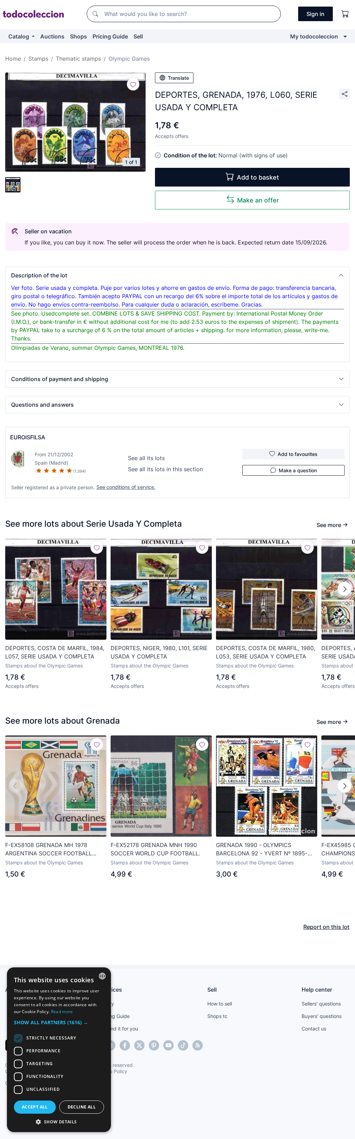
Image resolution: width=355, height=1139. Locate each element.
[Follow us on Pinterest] (154, 1045)
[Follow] (133, 84)
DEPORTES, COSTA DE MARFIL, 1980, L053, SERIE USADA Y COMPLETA (265, 652)
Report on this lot (326, 926)
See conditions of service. (125, 487)
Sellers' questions (321, 1004)
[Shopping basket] (345, 13)
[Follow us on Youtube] (168, 1045)
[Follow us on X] (139, 1045)
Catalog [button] (19, 36)
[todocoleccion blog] (197, 1045)
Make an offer (258, 200)
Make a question (298, 470)
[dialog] (59, 1049)
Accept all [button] (35, 1107)
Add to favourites (298, 454)
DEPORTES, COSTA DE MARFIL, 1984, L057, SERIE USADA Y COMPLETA (54, 652)
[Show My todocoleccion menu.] (345, 36)
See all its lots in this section (165, 469)
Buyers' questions (321, 1016)
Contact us (314, 1029)
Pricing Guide (110, 36)
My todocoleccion (314, 36)
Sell (138, 36)
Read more (62, 1012)
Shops (78, 36)
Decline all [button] (82, 1107)
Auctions (52, 36)
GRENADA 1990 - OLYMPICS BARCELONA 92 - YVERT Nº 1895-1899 (262, 849)
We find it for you (118, 1029)
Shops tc (217, 1016)
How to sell (219, 1004)
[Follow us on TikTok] (183, 1045)
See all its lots (146, 458)
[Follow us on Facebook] (125, 1045)
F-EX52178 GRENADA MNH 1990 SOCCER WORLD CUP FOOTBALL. (155, 849)
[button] (177, 275)
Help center (317, 989)
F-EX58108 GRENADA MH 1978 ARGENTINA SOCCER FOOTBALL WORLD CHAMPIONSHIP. (48, 849)
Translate (178, 78)
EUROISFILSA (27, 437)
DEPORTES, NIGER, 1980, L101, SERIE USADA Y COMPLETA (159, 652)
